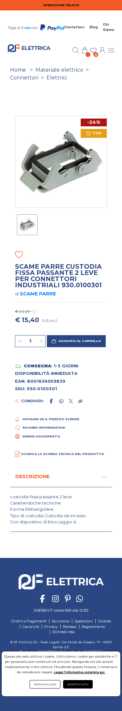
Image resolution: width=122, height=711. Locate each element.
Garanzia (30, 626)
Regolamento (93, 626)
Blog (93, 27)
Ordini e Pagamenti (29, 621)
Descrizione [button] (32, 476)
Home (18, 70)
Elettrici (57, 78)
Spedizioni (84, 621)
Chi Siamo (108, 27)
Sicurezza (60, 621)
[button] (76, 341)
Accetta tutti (77, 684)
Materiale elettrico (59, 70)
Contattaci (74, 27)
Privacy (51, 626)
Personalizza (45, 684)
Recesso (69, 626)
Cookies (104, 621)
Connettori (24, 78)
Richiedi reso (63, 632)
